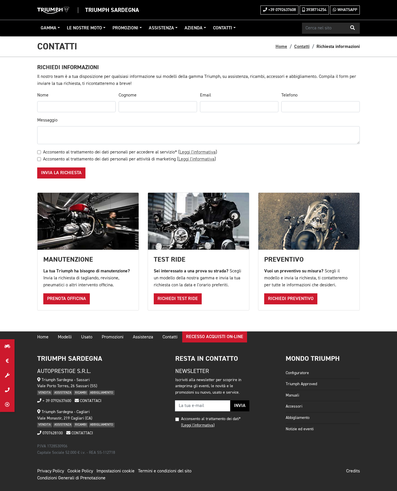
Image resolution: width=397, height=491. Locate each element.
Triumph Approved (301, 384)
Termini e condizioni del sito (165, 471)
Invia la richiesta (61, 173)
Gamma (48, 28)
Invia (240, 405)
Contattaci (90, 401)
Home (281, 46)
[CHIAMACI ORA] (7, 390)
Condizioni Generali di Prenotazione (71, 478)
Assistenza (161, 28)
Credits (353, 471)
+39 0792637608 (281, 10)
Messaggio (47, 120)
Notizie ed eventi (300, 429)
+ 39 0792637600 (56, 401)
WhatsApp (346, 10)
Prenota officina (66, 299)
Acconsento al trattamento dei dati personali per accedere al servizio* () (130, 152)
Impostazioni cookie (115, 471)
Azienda (194, 28)
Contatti (222, 28)
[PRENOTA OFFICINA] (7, 375)
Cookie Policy (80, 471)
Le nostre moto (84, 28)
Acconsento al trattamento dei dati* (211, 419)
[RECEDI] (7, 404)
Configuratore (297, 373)
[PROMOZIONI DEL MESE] (7, 361)
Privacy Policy (50, 471)
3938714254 (315, 10)
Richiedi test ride (178, 299)
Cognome (128, 95)
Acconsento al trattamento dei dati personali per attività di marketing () (129, 159)
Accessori (294, 406)
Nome (43, 95)
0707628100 (52, 433)
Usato (86, 337)
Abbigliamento (298, 418)
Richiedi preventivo (291, 299)
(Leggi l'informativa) (197, 425)
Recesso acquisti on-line (214, 337)
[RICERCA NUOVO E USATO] (7, 346)
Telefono (289, 95)
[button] (352, 28)
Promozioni (125, 28)
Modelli (65, 337)
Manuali (292, 395)
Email (205, 95)
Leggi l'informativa (198, 152)
